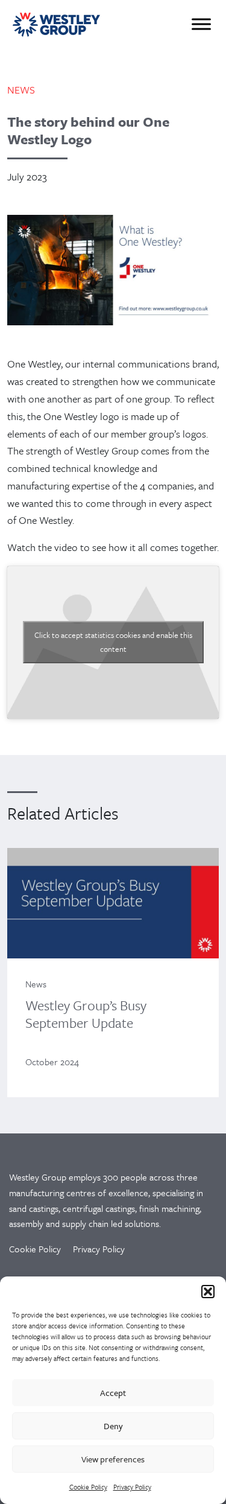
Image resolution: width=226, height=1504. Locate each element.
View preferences (113, 1459)
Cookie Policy (88, 1487)
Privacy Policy (132, 1487)
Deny (113, 1426)
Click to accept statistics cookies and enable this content (113, 642)
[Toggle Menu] (201, 24)
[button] (208, 1292)
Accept (113, 1392)
